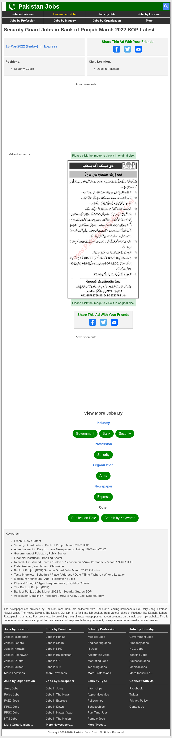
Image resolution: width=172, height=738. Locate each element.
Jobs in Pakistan (23, 14)
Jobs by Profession (22, 20)
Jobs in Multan (13, 667)
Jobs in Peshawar (16, 654)
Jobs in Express (56, 700)
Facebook (136, 688)
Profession (103, 444)
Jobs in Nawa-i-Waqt (59, 712)
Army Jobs (11, 688)
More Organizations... (18, 724)
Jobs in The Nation (58, 718)
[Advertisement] (86, 116)
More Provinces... (57, 673)
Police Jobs (11, 694)
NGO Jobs (136, 648)
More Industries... (141, 673)
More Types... (97, 724)
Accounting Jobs (98, 654)
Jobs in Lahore (14, 642)
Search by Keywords (119, 518)
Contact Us (136, 706)
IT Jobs (93, 648)
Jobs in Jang (54, 688)
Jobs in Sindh (55, 642)
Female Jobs (96, 718)
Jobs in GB (53, 660)
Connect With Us (141, 681)
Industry (103, 423)
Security (125, 433)
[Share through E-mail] (138, 49)
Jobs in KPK (54, 648)
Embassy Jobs (139, 642)
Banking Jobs (138, 654)
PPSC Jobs (11, 712)
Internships (95, 688)
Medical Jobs (96, 636)
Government (85, 433)
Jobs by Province (58, 629)
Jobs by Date (107, 14)
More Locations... (15, 673)
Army (103, 475)
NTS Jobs (10, 718)
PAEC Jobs (11, 700)
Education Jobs (139, 660)
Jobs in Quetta (13, 660)
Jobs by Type (97, 681)
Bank (106, 433)
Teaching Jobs (97, 667)
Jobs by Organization (107, 20)
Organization (103, 465)
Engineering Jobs (99, 642)
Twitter (133, 694)
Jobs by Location (149, 14)
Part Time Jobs (98, 712)
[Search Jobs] (166, 6)
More (149, 20)
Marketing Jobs (98, 660)
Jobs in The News (58, 694)
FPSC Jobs (11, 706)
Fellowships (95, 700)
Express (50, 46)
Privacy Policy (138, 700)
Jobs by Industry (65, 20)
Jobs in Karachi (14, 648)
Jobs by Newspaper (60, 681)
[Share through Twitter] (127, 49)
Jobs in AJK (53, 667)
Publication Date (83, 518)
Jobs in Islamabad (16, 636)
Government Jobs (64, 14)
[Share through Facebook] (116, 49)
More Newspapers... (59, 724)
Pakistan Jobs (38, 6)
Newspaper (103, 486)
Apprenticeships (98, 694)
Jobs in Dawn (55, 706)
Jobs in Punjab (55, 636)
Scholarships (96, 706)
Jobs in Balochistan (59, 654)
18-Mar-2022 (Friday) (22, 46)
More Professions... (100, 673)
